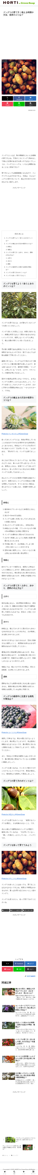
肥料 (9, 264)
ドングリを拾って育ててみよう (16, 275)
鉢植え (10, 246)
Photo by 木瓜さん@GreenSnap (13, 814)
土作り (10, 258)
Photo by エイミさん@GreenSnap (14, 732)
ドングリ (6, 910)
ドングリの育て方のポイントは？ (16, 272)
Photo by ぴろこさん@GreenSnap (14, 878)
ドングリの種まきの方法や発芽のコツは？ (19, 243)
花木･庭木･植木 (28, 910)
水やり (10, 261)
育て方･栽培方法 (16, 910)
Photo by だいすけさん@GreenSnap (15, 434)
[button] (30, 104)
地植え (10, 249)
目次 (16, 234)
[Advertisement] (19, 37)
